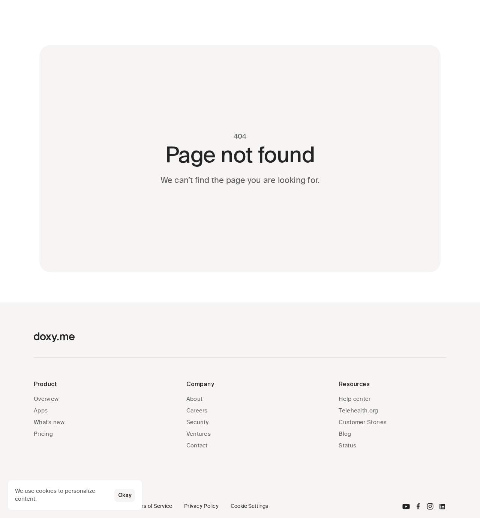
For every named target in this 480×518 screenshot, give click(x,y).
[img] (406, 506)
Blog (345, 433)
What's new (49, 422)
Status (347, 445)
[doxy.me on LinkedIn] (442, 506)
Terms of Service (151, 506)
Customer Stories (363, 422)
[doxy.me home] (54, 337)
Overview (46, 399)
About (194, 399)
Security (197, 422)
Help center (354, 399)
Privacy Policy (201, 506)
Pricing (43, 433)
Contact (197, 445)
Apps (41, 410)
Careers (197, 410)
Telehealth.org (358, 410)
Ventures (198, 433)
